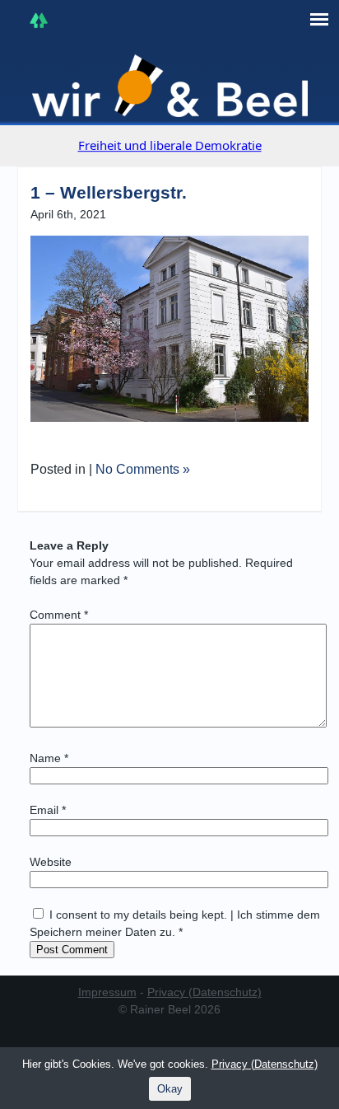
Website (51, 861)
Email (48, 810)
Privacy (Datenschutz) (204, 992)
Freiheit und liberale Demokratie (170, 145)
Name (49, 758)
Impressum (107, 992)
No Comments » (142, 469)
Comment (59, 614)
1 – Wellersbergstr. (108, 192)
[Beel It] (170, 85)
